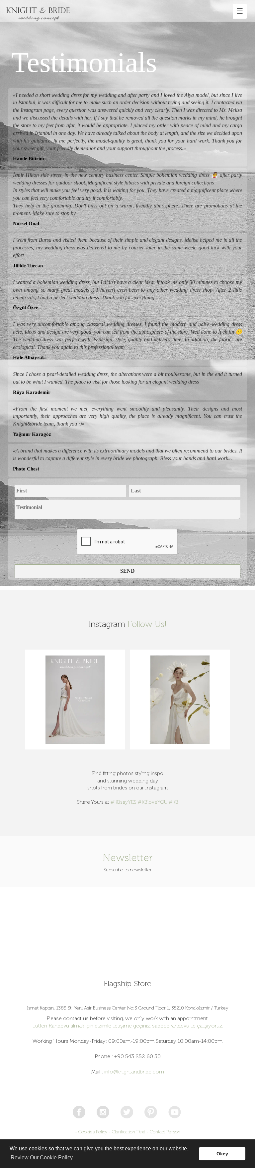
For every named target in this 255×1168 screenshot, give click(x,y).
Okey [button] (222, 1153)
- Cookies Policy (91, 1132)
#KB (173, 802)
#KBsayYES (123, 802)
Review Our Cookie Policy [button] (42, 1157)
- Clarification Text (127, 1132)
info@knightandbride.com (134, 1071)
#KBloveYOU (152, 802)
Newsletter (127, 858)
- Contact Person (163, 1132)
